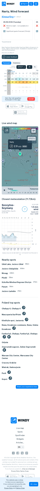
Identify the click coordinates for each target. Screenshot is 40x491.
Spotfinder (20, 435)
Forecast (6, 63)
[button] (30, 209)
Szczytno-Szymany (8, 206)
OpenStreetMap (26, 185)
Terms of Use (20, 488)
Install (31, 99)
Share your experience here (27, 387)
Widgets (20, 439)
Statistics (16, 63)
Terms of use (24, 471)
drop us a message (28, 469)
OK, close (33, 484)
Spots (20, 432)
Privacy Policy (15, 471)
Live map (20, 428)
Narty (12, 142)
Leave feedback (11, 57)
